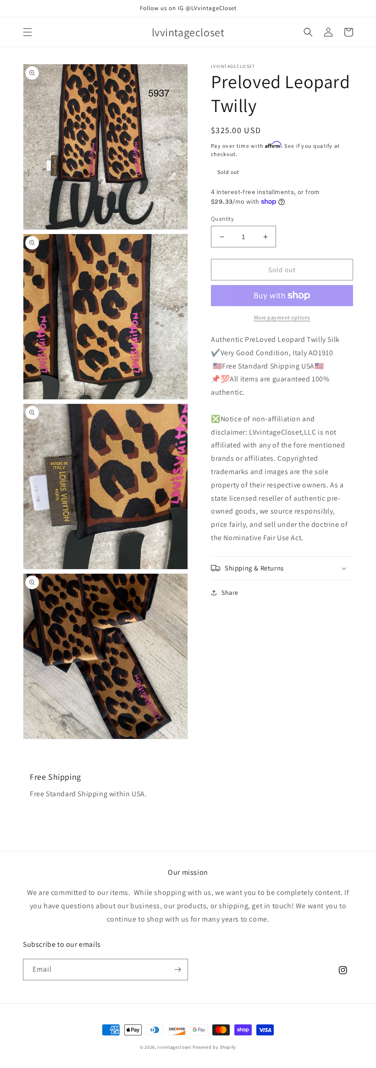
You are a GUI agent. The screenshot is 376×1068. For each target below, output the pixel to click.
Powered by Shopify (215, 1047)
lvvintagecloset (174, 1047)
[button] (27, 32)
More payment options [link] (282, 317)
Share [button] (229, 592)
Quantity (222, 219)
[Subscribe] (177, 969)
